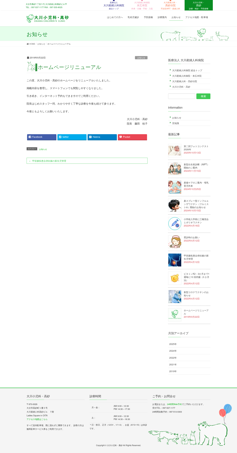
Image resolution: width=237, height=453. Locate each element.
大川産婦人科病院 (142, 5)
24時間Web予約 (174, 404)
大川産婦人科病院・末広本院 (187, 75)
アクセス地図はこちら (37, 419)
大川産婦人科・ (170, 5)
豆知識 (175, 123)
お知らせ (141, 57)
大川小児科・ (198, 5)
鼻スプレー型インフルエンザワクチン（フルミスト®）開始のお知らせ (196, 204)
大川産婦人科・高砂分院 (184, 81)
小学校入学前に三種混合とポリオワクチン (196, 220)
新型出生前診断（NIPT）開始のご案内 (196, 166)
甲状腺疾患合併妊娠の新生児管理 (49, 160)
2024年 (173, 350)
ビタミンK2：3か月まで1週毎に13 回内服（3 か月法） (196, 277)
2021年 (173, 364)
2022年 (173, 357)
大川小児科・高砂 (181, 86)
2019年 (173, 371)
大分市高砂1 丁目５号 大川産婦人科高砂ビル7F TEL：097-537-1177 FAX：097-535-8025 (46, 6)
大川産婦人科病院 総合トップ (187, 70)
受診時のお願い (192, 237)
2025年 (173, 344)
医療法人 (114, 5)
